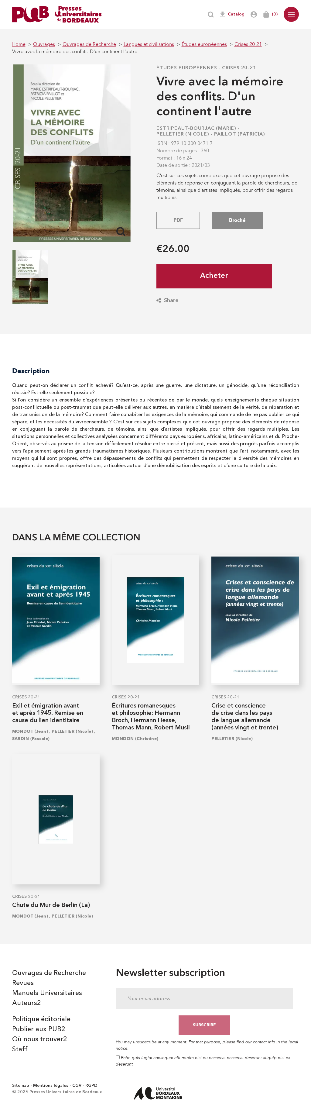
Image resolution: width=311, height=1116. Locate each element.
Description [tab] (31, 371)
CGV (76, 1085)
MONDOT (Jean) (30, 731)
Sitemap (20, 1085)
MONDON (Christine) (135, 738)
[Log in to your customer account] (254, 14)
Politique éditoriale (41, 1019)
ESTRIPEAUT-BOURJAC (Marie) (196, 128)
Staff (20, 1049)
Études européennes (186, 68)
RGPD (91, 1085)
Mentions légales (50, 1085)
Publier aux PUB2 (38, 1029)
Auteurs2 (26, 1003)
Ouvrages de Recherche (49, 973)
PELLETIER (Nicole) (182, 134)
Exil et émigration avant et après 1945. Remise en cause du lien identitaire (47, 713)
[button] (291, 14)
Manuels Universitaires (47, 993)
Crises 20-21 (239, 68)
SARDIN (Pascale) (31, 738)
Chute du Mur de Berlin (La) (51, 905)
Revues (23, 983)
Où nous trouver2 (39, 1039)
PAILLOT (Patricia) (239, 134)
